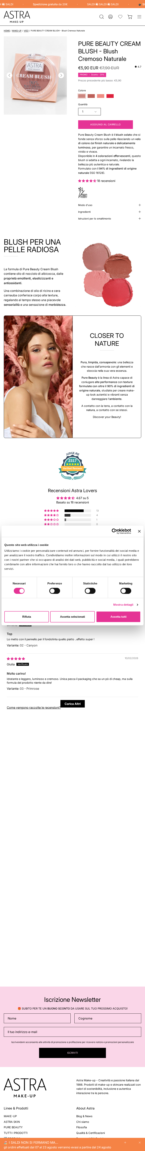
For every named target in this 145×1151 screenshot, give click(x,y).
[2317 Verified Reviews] (72, 480)
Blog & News (84, 1116)
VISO (26, 31)
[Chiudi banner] (139, 531)
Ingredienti (84, 211)
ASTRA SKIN (12, 1121)
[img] (138, 67)
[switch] (54, 591)
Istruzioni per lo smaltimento (94, 218)
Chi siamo (82, 1121)
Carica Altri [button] (73, 704)
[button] (101, 16)
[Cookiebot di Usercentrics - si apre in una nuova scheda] (114, 531)
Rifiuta (26, 616)
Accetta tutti (118, 616)
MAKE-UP (17, 31)
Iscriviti (72, 1052)
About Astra (85, 1108)
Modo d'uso (85, 205)
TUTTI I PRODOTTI (16, 1132)
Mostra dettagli (123, 604)
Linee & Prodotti (16, 1108)
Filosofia (81, 1127)
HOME (7, 31)
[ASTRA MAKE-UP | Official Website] (17, 17)
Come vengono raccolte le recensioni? (34, 707)
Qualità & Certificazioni (90, 1132)
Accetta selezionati (72, 616)
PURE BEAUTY (13, 1127)
